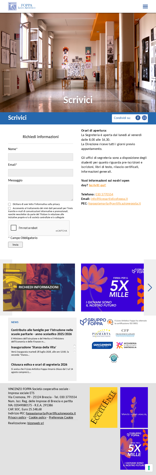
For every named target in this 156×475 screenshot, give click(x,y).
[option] (39, 288)
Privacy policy (17, 417)
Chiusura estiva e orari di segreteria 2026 (39, 347)
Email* (12, 165)
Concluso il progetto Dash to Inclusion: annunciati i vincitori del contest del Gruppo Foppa (42, 369)
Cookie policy (37, 417)
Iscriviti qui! (97, 185)
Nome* (13, 149)
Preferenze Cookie (61, 417)
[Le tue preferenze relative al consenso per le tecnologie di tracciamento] (149, 468)
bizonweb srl (35, 423)
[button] (150, 287)
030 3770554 (104, 194)
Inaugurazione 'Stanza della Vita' (33, 330)
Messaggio (15, 180)
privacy (56, 204)
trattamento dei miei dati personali (44, 208)
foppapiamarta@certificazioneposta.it (114, 203)
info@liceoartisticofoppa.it (109, 199)
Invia (15, 244)
